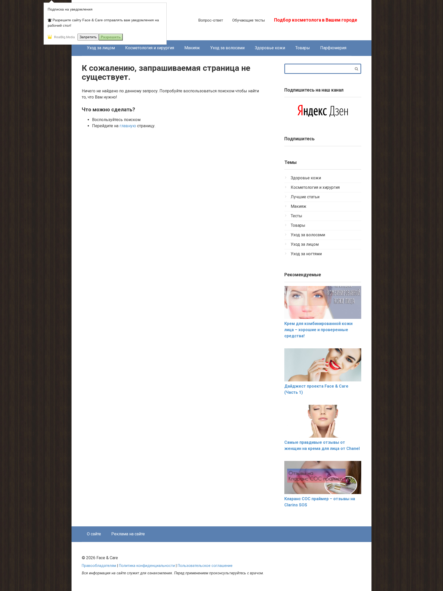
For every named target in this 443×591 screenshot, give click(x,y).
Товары (302, 47)
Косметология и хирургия (149, 47)
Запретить (88, 37)
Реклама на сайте (128, 533)
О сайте (94, 533)
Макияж (192, 47)
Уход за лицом (101, 47)
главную (127, 125)
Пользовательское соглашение (205, 566)
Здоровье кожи (270, 47)
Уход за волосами (227, 47)
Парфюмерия (333, 47)
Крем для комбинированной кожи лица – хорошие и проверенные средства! (318, 329)
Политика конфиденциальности (147, 566)
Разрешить (111, 37)
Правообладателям (99, 566)
